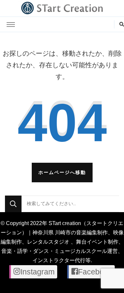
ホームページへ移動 (62, 172)
